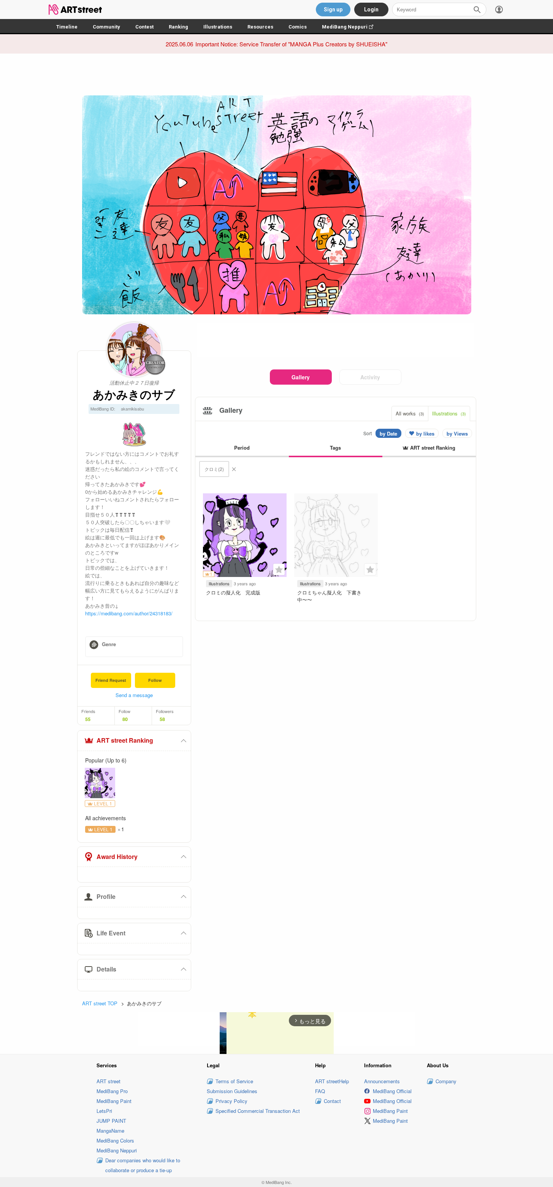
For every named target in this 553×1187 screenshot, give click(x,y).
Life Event (111, 933)
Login (371, 9)
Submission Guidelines (232, 1091)
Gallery (301, 377)
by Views (457, 433)
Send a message (134, 695)
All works (410, 413)
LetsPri (104, 1110)
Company (446, 1081)
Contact (332, 1101)
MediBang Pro (112, 1091)
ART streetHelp (332, 1081)
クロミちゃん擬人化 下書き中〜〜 (329, 596)
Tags (335, 447)
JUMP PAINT (111, 1120)
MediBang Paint (114, 1101)
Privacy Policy (231, 1101)
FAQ (320, 1091)
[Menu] (499, 9)
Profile (106, 896)
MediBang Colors (115, 1140)
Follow (155, 680)
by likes (425, 433)
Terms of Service (234, 1081)
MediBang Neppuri (351, 27)
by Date (388, 433)
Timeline (67, 27)
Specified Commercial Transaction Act (257, 1110)
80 (125, 719)
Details (106, 969)
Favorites (279, 569)
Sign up (333, 9)
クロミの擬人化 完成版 (233, 592)
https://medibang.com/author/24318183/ (129, 613)
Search (476, 9)
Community (106, 27)
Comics (297, 27)
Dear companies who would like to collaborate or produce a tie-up (142, 1165)
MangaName (110, 1130)
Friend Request (110, 680)
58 (162, 719)
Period (242, 447)
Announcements (382, 1081)
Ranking (178, 27)
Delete (234, 469)
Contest (144, 27)
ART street (108, 1081)
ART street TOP (99, 1003)
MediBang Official (392, 1091)
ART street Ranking (125, 740)
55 (87, 719)
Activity (370, 377)
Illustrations (217, 27)
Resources (260, 27)
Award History (117, 856)
